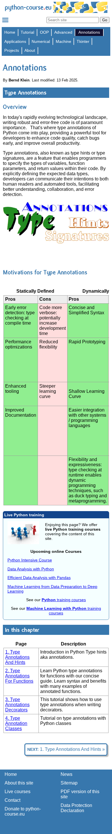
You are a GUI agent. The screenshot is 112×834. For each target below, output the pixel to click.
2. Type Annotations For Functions (19, 675)
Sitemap (69, 782)
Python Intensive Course (29, 560)
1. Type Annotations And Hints (17, 657)
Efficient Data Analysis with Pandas (39, 577)
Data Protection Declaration (76, 808)
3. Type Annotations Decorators (17, 704)
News (66, 774)
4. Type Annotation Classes (16, 723)
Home (9, 32)
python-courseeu (28, 7)
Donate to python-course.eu (23, 811)
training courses (64, 599)
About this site (19, 782)
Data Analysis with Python (30, 569)
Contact (12, 800)
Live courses (17, 791)
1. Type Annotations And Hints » (66, 749)
